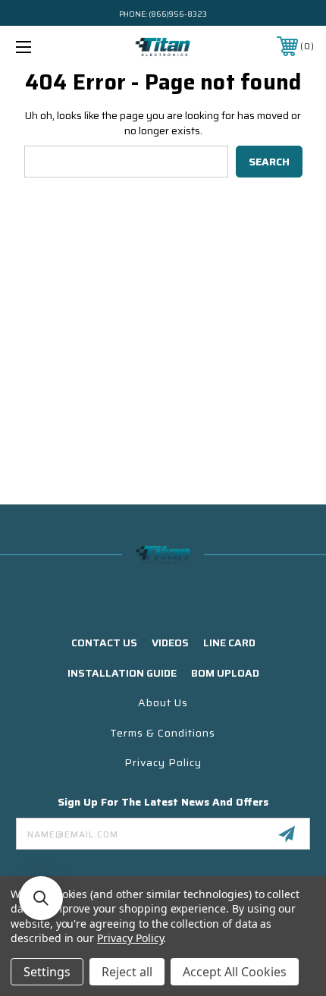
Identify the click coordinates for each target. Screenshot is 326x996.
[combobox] (126, 162)
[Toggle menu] (45, 47)
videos (170, 642)
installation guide (122, 673)
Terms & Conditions (162, 732)
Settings (47, 971)
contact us (104, 642)
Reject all (127, 971)
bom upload (225, 673)
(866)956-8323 (178, 14)
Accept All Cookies (235, 971)
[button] (41, 898)
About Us (163, 702)
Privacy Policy (163, 762)
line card (229, 642)
